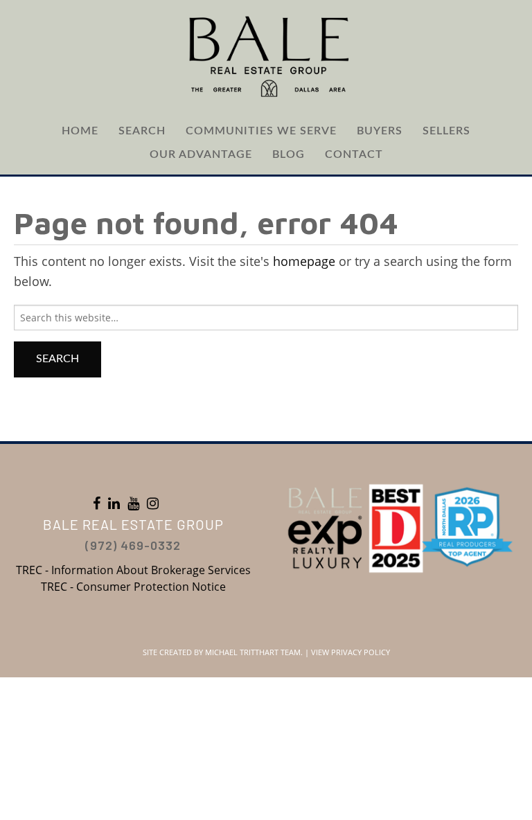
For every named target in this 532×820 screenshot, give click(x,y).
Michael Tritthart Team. (254, 652)
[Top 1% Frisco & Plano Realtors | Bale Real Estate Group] (266, 55)
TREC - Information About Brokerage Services (133, 570)
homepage (304, 261)
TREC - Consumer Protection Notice (133, 586)
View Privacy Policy (350, 652)
